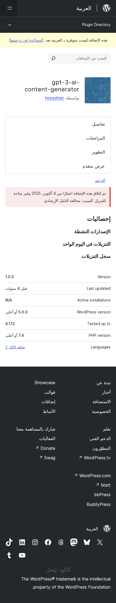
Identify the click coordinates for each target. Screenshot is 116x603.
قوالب (49, 392)
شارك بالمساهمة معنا (35, 429)
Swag (47, 457)
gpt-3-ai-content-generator (52, 86)
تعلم (107, 429)
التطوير (98, 152)
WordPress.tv (95, 457)
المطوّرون (102, 448)
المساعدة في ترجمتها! (26, 40)
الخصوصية (101, 411)
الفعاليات (47, 438)
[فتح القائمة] (8, 8)
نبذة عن (104, 382)
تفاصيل (98, 124)
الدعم (100, 180)
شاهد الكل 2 (15, 347)
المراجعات (95, 138)
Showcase (45, 382)
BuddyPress (99, 504)
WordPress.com (92, 475)
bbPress (102, 494)
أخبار (106, 392)
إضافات (48, 401)
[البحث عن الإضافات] (53, 58)
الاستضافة (102, 401)
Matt (103, 485)
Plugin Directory (96, 24)
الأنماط (49, 411)
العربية (92, 528)
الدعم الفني (100, 438)
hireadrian (54, 98)
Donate (45, 448)
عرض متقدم (94, 166)
